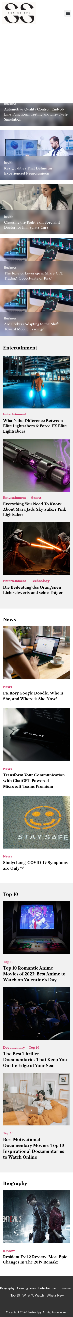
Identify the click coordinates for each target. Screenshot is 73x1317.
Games (36, 497)
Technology (40, 581)
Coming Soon (26, 1288)
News (7, 687)
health (8, 162)
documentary (14, 1047)
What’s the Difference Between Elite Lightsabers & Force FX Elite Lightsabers (35, 426)
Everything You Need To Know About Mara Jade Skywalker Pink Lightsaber (34, 509)
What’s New (55, 1295)
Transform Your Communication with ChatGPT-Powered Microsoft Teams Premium (34, 781)
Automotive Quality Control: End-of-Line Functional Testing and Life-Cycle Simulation (36, 114)
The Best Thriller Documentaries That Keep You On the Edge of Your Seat (35, 1059)
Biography (15, 1183)
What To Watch (33, 1295)
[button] (67, 13)
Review (9, 1251)
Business (10, 267)
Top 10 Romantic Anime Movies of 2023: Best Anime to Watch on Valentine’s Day (34, 974)
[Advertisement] (36, 64)
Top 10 (8, 962)
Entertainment (14, 414)
